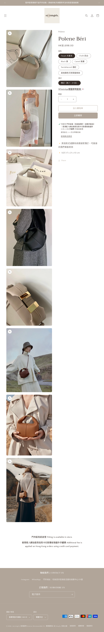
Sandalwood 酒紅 (68, 67)
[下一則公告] (99, 3)
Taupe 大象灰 (66, 56)
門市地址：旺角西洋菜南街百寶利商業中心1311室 (63, 580)
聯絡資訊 (90, 626)
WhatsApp (36, 580)
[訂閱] (72, 594)
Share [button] (63, 161)
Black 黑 (64, 62)
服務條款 (81, 626)
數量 (60, 94)
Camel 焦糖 (79, 62)
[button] (5, 15)
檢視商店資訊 (66, 136)
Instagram (25, 580)
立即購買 (78, 115)
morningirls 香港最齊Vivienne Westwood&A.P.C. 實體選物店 (32, 626)
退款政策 (73, 626)
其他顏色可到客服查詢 (70, 73)
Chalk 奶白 (83, 56)
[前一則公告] (5, 3)
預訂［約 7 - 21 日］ (69, 83)
